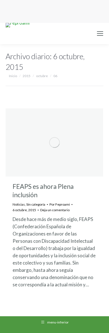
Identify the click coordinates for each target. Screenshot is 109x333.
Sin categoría (35, 204)
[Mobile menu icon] (100, 33)
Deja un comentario (55, 210)
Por (59, 204)
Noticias (19, 204)
